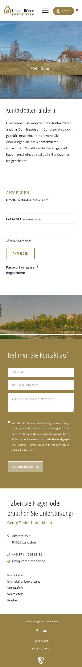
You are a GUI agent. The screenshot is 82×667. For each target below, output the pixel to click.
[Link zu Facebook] (37, 631)
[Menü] (45, 10)
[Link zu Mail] (45, 631)
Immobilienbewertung (23, 581)
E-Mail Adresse (27, 199)
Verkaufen (15, 587)
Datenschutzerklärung (38, 423)
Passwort (23, 219)
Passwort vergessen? (22, 267)
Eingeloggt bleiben (20, 240)
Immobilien (15, 575)
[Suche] (77, 10)
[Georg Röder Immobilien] (19, 10)
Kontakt (13, 600)
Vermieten (15, 594)
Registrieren (15, 272)
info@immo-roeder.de (28, 561)
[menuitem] (77, 10)
